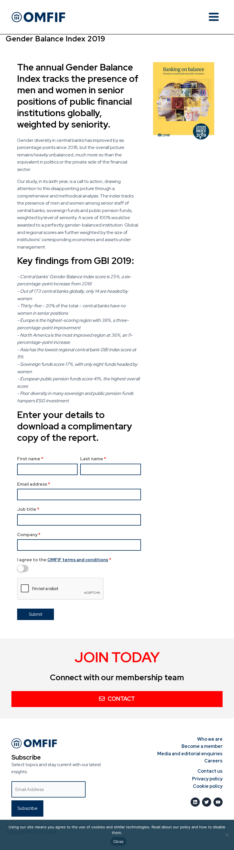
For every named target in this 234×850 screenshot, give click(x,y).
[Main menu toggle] (214, 17)
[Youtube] (218, 802)
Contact (121, 698)
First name (30, 459)
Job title (28, 509)
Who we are (210, 739)
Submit (35, 614)
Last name (93, 459)
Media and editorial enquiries (190, 754)
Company (29, 535)
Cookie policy (208, 786)
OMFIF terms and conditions (77, 560)
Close (118, 841)
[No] (227, 835)
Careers (213, 761)
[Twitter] (206, 802)
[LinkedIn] (195, 802)
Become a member (202, 746)
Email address (33, 484)
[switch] (23, 568)
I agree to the (64, 560)
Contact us (210, 771)
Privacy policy (207, 779)
